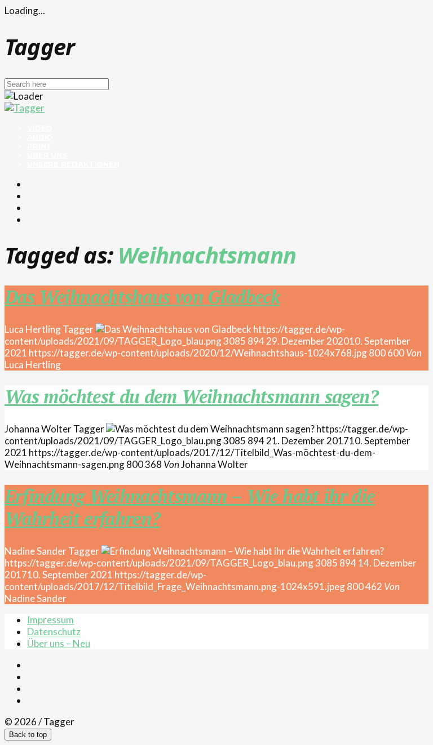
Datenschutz (54, 631)
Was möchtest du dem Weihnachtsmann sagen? (191, 396)
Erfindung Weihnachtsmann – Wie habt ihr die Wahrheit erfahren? (189, 507)
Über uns (47, 154)
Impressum (50, 620)
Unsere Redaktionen (73, 163)
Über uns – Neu (58, 643)
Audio (40, 136)
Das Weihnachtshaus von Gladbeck (142, 297)
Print (39, 145)
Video (39, 127)
